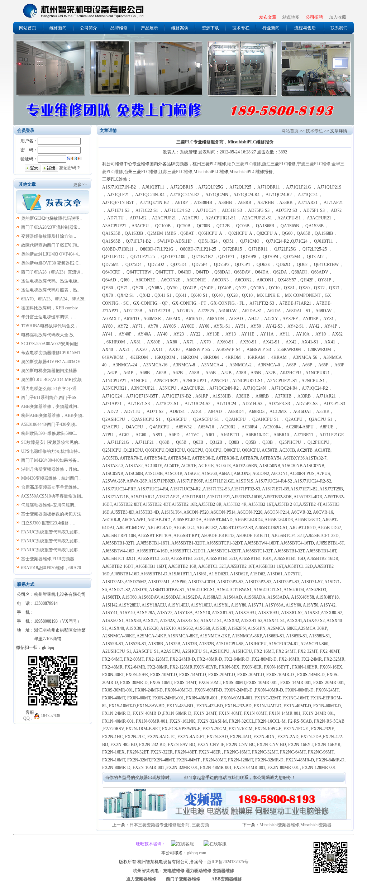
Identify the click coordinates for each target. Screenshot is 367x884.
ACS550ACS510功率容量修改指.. (52, 496)
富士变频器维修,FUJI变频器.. (48, 558)
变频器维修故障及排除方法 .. (48, 236)
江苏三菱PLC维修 (175, 171)
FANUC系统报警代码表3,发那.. (50, 531)
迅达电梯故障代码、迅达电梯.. (50, 281)
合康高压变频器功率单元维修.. (50, 487)
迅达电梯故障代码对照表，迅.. (50, 290)
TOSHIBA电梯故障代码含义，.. (51, 325)
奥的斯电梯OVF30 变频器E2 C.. (51, 263)
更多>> (80, 184)
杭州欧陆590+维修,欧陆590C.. (49, 433)
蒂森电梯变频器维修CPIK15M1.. (51, 352)
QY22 (240, 287)
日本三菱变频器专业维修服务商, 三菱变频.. (170, 824)
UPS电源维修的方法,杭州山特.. (50, 451)
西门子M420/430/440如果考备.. (50, 460)
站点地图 (291, 17)
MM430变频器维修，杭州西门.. (51, 478)
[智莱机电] (330, 873)
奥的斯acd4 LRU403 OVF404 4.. (50, 254)
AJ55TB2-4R (235, 504)
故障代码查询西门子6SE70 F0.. (50, 245)
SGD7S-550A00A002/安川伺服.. (50, 343)
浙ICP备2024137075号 (227, 861)
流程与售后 (305, 27)
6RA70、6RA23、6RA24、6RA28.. (53, 298)
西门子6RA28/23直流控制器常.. (50, 227)
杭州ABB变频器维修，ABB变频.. (52, 415)
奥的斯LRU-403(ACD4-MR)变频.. (52, 379)
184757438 (50, 715)
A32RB (322, 411)
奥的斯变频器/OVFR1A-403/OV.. (51, 361)
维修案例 (180, 27)
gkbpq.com (196, 852)
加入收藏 (337, 17)
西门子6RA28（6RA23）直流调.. (52, 272)
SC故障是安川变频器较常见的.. (50, 442)
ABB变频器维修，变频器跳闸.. (50, 406)
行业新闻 (271, 27)
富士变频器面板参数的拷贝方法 (51, 514)
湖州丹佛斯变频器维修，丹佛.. (50, 469)
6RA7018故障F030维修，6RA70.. (52, 567)
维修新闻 (58, 27)
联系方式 (25, 584)
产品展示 (149, 27)
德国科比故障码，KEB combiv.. (50, 307)
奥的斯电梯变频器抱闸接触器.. (50, 370)
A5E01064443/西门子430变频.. (49, 424)
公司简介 (88, 27)
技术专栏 (240, 27)
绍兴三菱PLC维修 (244, 163)
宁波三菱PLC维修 (313, 163)
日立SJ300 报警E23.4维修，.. (48, 523)
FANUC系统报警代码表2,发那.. (50, 540)
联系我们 (339, 27)
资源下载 (210, 27)
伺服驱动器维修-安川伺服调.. (48, 505)
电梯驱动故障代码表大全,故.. (48, 334)
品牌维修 (119, 27)
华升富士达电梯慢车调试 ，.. (48, 316)
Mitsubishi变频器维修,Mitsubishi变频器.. (296, 824)
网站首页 (27, 27)
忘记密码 (67, 167)
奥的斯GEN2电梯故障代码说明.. (51, 218)
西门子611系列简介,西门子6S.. (49, 397)
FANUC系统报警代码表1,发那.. (50, 549)
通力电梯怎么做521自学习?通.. (50, 388)
